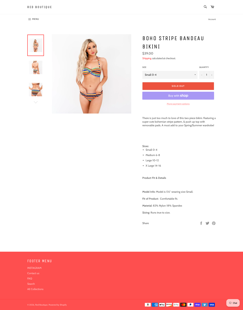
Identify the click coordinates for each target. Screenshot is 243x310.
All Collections (35, 289)
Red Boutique (39, 7)
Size (144, 67)
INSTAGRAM (34, 268)
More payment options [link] (178, 103)
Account (212, 19)
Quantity (204, 67)
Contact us (33, 273)
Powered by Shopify (58, 305)
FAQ (29, 278)
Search (31, 283)
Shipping (146, 58)
